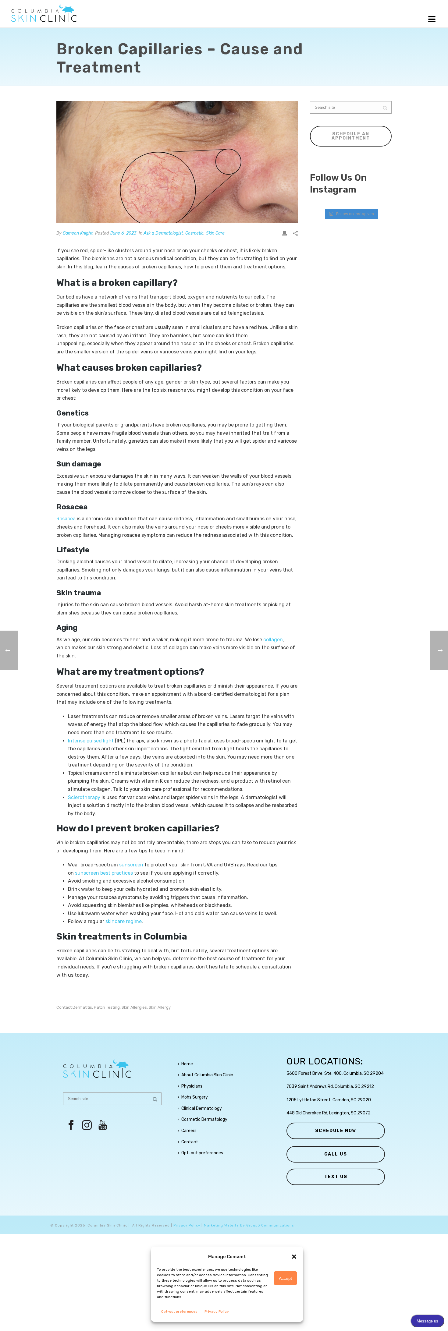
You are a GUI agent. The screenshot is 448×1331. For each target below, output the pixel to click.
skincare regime (123, 921)
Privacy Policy (216, 1311)
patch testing (107, 1007)
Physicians (191, 1086)
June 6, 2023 (123, 233)
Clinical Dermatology (201, 1108)
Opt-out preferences (179, 1311)
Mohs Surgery (194, 1097)
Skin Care (215, 233)
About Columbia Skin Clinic (207, 1075)
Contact (189, 1142)
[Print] (284, 233)
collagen (273, 639)
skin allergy (160, 1007)
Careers (189, 1130)
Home (187, 1064)
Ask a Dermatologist (163, 233)
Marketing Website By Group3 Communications (249, 1225)
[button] (294, 1257)
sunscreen (131, 865)
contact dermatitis (74, 1007)
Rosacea (66, 519)
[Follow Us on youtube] (103, 1125)
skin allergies (134, 1007)
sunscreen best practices (104, 873)
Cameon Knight (78, 233)
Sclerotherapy (84, 797)
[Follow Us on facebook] (71, 1125)
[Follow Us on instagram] (87, 1125)
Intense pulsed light (91, 741)
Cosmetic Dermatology (204, 1119)
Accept (285, 1278)
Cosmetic (194, 233)
